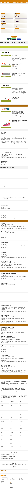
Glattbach (11, 437)
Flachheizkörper (3, 387)
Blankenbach (21, 412)
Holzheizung (11, 485)
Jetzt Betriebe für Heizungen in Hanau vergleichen (14, 103)
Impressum (20, 480)
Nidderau (2, 434)
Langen (11, 445)
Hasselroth (2, 437)
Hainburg (2, 416)
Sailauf (20, 445)
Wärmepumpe (4, 2)
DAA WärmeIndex (12, 475)
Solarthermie (16, 2)
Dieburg (20, 441)
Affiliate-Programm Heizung (22, 475)
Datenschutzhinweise (21, 477)
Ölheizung (26, 2)
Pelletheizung (8, 2)
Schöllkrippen (11, 441)
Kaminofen (19, 2)
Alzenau (1, 430)
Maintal (1, 415)
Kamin (2, 380)
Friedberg (20, 437)
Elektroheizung (23, 2)
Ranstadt (20, 433)
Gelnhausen (11, 426)
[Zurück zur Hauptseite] (5, 473)
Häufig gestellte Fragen (4, 469)
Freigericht (2, 444)
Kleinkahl (20, 434)
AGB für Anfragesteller (22, 478)
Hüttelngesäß (2, 441)
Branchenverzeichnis (12, 478)
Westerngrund (11, 444)
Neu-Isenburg (11, 423)
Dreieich (11, 433)
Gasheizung (12, 2)
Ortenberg (20, 444)
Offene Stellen (21, 476)
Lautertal (2, 433)
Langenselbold (2, 423)
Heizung (1, 2)
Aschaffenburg (21, 416)
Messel (20, 430)
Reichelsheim (21, 426)
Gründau (11, 419)
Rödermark (11, 416)
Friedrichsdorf (21, 415)
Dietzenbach (2, 445)
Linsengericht (11, 430)
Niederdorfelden (2, 426)
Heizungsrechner (12, 476)
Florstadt (11, 434)
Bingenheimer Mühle (21, 419)
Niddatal (11, 415)
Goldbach (20, 423)
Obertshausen (2, 419)
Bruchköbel (2, 412)
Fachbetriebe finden (12, 477)
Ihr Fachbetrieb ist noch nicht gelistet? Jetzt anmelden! (14, 375)
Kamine (3, 392)
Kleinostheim (11, 412)
